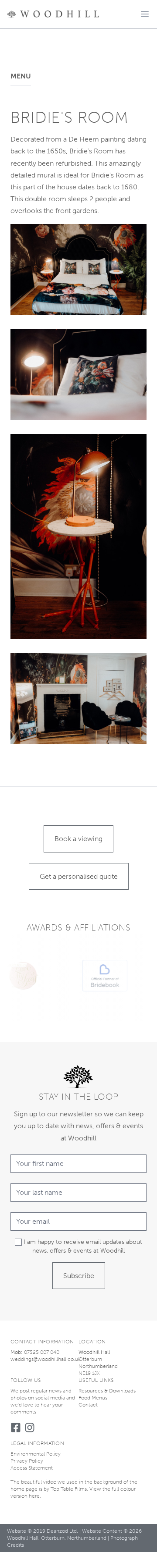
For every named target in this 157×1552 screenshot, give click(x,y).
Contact (88, 1405)
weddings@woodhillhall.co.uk (45, 1359)
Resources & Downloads (107, 1391)
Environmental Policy (35, 1454)
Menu (20, 76)
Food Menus (92, 1398)
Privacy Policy (26, 1461)
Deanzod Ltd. (62, 1531)
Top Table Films (69, 1489)
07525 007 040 (41, 1352)
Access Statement (31, 1468)
